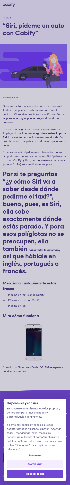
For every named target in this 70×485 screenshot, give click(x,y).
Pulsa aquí (37, 445)
